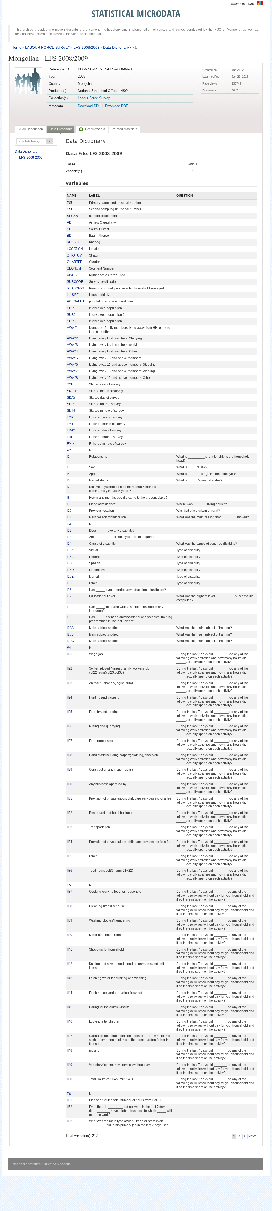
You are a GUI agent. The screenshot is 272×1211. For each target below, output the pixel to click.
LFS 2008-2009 (30, 157)
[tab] (30, 129)
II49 (69, 1065)
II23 (69, 683)
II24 (69, 697)
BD (69, 235)
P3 (69, 524)
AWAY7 (72, 371)
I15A (70, 550)
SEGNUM (74, 268)
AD (69, 222)
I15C (70, 563)
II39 (69, 920)
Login (251, 4)
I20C (70, 641)
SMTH (71, 391)
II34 (69, 842)
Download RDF (116, 106)
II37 (69, 891)
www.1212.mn (238, 4)
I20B (70, 634)
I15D (70, 570)
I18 (69, 607)
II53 (69, 1121)
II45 (69, 1007)
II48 (69, 1050)
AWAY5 (72, 358)
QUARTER (75, 262)
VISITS (72, 275)
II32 (69, 813)
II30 (69, 784)
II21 (69, 654)
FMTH (71, 424)
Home (16, 47)
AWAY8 (72, 378)
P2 (69, 450)
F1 (134, 47)
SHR (70, 404)
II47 (69, 1036)
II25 (69, 712)
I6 (68, 480)
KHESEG (73, 242)
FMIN (71, 443)
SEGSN (72, 216)
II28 (69, 755)
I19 (69, 617)
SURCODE (75, 282)
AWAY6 (72, 365)
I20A (70, 628)
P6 (69, 1094)
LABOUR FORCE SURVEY (47, 47)
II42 (69, 964)
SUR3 (71, 321)
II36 (69, 870)
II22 (69, 668)
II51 (69, 1100)
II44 (69, 993)
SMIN (71, 411)
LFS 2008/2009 (87, 47)
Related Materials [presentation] (124, 129)
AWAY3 (72, 345)
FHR (70, 437)
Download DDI (89, 106)
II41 (69, 949)
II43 (69, 978)
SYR (70, 384)
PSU (70, 203)
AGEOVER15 (76, 301)
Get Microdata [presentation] (95, 129)
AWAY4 (72, 351)
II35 (69, 856)
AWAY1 (72, 328)
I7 (68, 487)
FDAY (71, 430)
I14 (69, 543)
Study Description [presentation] (30, 129)
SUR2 (71, 315)
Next (252, 1136)
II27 (69, 741)
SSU (70, 209)
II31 (69, 798)
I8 (68, 497)
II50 (69, 1079)
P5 (69, 885)
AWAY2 (72, 338)
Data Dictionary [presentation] (60, 129)
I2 (68, 457)
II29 (69, 769)
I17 (69, 596)
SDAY (71, 398)
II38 (69, 906)
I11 (69, 517)
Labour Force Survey (94, 98)
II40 (69, 935)
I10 (69, 510)
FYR (70, 417)
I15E (70, 576)
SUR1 (71, 308)
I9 (68, 504)
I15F (70, 583)
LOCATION (75, 249)
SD (69, 229)
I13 (69, 537)
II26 (69, 726)
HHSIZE (73, 295)
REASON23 (75, 288)
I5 (68, 474)
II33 (69, 827)
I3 (68, 467)
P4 (69, 647)
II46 (69, 1021)
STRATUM (74, 255)
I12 (69, 530)
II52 (69, 1107)
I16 (69, 590)
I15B (70, 557)
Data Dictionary (116, 47)
